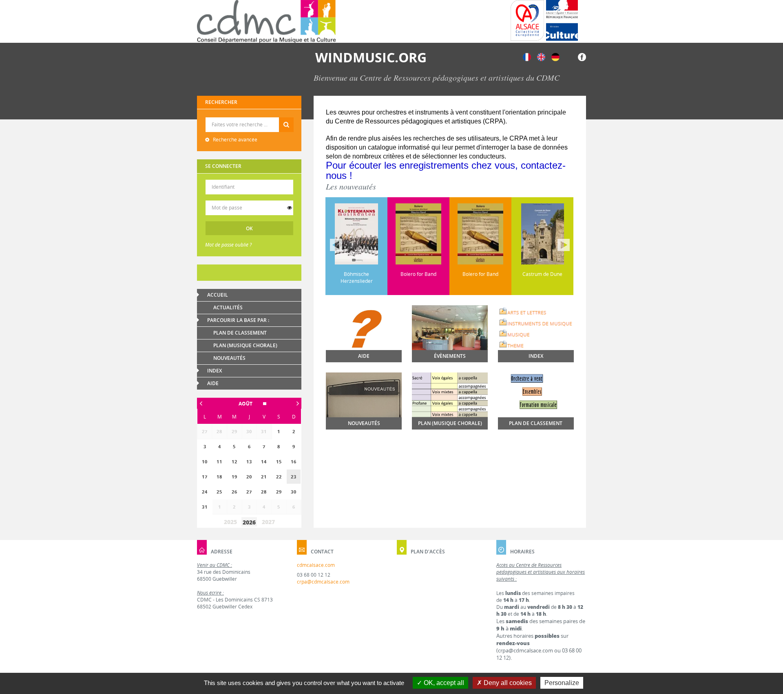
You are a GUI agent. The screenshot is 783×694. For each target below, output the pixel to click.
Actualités (228, 307)
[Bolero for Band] (373, 234)
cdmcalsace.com (316, 565)
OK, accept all (443, 682)
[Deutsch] (555, 56)
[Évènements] (450, 333)
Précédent (336, 245)
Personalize (561, 682)
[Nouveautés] (364, 401)
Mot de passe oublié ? (228, 244)
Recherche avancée (234, 139)
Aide (213, 383)
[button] (249, 404)
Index (214, 370)
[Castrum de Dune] (497, 234)
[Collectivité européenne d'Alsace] (527, 20)
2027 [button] (268, 522)
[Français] (527, 56)
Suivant (563, 245)
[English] (541, 56)
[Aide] (364, 341)
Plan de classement (240, 332)
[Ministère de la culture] (562, 20)
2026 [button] (249, 522)
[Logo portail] (266, 21)
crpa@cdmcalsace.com (323, 581)
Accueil (217, 294)
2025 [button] (230, 522)
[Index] (536, 328)
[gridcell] (293, 476)
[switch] (289, 207)
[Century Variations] (559, 234)
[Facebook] (582, 56)
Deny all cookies (507, 682)
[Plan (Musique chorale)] (450, 397)
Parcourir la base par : (238, 320)
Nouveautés (229, 358)
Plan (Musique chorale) (245, 345)
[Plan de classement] (536, 405)
